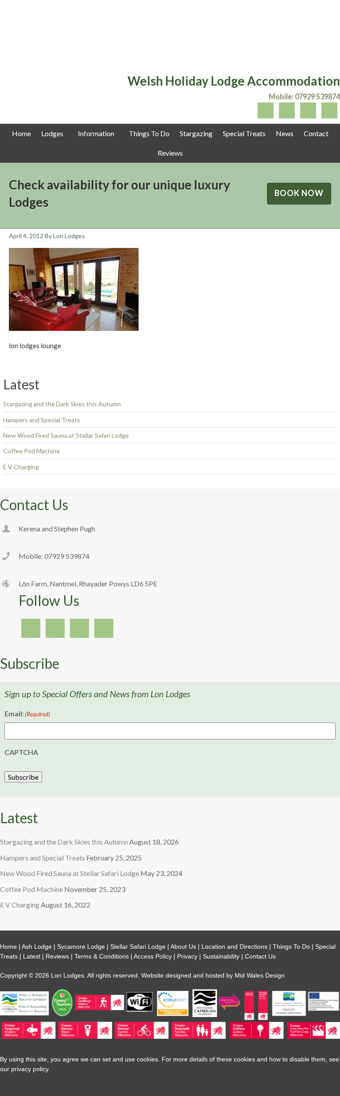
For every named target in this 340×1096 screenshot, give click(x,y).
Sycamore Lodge (81, 946)
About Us (183, 946)
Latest (31, 956)
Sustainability (221, 956)
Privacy (187, 956)
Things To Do (291, 946)
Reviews (57, 956)
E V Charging (21, 467)
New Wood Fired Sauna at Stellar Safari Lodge (66, 435)
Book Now (299, 193)
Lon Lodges (170, 37)
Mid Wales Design (259, 975)
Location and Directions (234, 946)
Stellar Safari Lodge (138, 946)
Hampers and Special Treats (41, 420)
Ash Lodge (37, 946)
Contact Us (260, 956)
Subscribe (23, 777)
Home (8, 946)
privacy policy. (30, 1068)
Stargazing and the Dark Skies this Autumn (62, 404)
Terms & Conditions (101, 956)
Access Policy (153, 956)
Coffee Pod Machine (31, 451)
